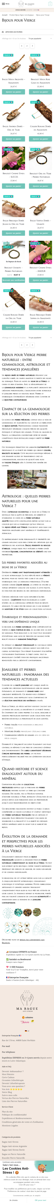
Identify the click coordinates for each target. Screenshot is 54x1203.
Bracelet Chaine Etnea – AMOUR (40, 269)
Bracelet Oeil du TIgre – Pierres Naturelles (40, 175)
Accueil (4, 15)
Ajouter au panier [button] (13, 92)
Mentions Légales (10, 1125)
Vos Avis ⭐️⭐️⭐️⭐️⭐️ (12, 1089)
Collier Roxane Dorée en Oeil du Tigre (13, 316)
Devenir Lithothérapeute (13, 1083)
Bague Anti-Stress (10, 1142)
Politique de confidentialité (14, 1114)
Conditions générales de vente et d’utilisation (22, 1122)
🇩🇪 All (27, 1031)
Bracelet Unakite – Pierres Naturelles (13, 269)
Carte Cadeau (8, 1077)
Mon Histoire (8, 1074)
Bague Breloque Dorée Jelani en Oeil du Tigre (13, 222)
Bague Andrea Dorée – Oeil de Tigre (13, 128)
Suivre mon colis (9, 1095)
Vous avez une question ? (13, 1086)
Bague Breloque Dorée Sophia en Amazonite (40, 316)
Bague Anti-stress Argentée (14, 1146)
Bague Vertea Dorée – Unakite (40, 222)
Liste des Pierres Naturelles (14, 1101)
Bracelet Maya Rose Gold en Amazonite (40, 81)
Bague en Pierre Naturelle (13, 1154)
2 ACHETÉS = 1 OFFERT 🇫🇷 (33, 10)
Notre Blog (7, 1092)
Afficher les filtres (13, 32)
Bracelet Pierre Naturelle (13, 1158)
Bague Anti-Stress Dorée (13, 1150)
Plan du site (7, 1111)
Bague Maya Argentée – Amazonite (13, 81)
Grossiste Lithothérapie (13, 1080)
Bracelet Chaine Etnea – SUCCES (13, 175)
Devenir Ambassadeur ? (13, 1071)
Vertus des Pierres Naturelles (15, 1098)
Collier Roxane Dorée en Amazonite (40, 128)
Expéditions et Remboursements (17, 1118)
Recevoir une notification (13, 280)
